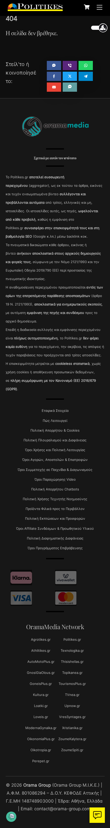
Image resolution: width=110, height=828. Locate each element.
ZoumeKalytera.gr (72, 739)
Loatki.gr (41, 706)
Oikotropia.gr (40, 750)
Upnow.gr (72, 706)
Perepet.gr (40, 761)
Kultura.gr (41, 695)
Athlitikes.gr (40, 650)
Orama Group (37, 785)
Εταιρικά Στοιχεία (55, 410)
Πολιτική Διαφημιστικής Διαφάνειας (55, 538)
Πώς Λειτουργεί (55, 420)
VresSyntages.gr (72, 717)
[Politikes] (35, 8)
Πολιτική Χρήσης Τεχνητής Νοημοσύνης (55, 499)
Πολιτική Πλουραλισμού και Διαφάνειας (55, 440)
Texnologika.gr (72, 650)
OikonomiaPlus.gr (41, 739)
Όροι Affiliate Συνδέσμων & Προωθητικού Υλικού (55, 528)
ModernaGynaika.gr (41, 728)
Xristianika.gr (72, 728)
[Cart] (87, 7)
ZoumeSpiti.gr (72, 750)
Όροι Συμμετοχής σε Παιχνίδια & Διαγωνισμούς (55, 470)
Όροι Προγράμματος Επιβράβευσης (55, 548)
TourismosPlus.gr (72, 684)
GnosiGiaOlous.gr (41, 673)
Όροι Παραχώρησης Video (55, 479)
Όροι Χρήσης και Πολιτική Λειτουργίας (55, 450)
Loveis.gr (41, 717)
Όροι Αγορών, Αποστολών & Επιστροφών (55, 460)
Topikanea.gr (72, 673)
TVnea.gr (72, 695)
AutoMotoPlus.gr (40, 661)
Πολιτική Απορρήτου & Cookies (55, 430)
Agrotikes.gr (41, 639)
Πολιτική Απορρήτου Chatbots (55, 489)
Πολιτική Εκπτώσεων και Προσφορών (55, 518)
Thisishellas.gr (72, 661)
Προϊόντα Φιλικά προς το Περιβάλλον (55, 509)
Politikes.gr (72, 639)
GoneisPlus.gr (41, 684)
